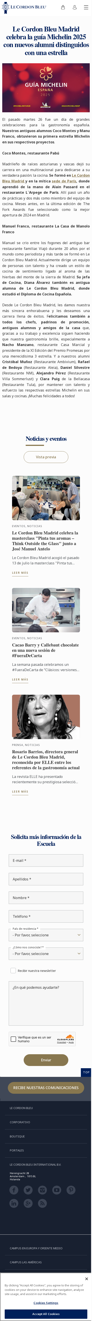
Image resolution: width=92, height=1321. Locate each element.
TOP (83, 1087)
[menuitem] (59, 8)
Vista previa (44, 466)
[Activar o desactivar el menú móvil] (83, 8)
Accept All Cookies (44, 1314)
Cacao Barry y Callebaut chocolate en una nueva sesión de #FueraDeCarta (43, 660)
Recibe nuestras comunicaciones (44, 1102)
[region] (44, 1297)
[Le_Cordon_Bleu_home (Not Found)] (25, 8)
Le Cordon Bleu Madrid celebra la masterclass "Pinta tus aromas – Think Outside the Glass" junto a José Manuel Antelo (44, 550)
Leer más (20, 582)
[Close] (83, 1279)
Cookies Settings (44, 1303)
